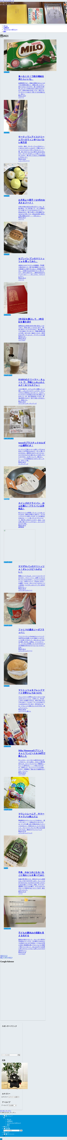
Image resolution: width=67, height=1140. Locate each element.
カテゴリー (4, 1097)
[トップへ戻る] (1, 1139)
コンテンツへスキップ (7, 1)
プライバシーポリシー (14, 1123)
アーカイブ (4, 1105)
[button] (19, 1055)
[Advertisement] (15, 980)
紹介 (8, 1125)
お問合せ (10, 1121)
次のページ (3, 956)
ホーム (9, 1119)
